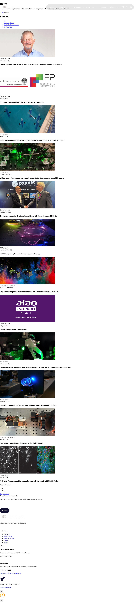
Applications (64, 7)
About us (113, 7)
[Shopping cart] (131, 7)
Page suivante (4, 494)
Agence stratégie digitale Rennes (10, 573)
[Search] (127, 7)
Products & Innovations (11, 25)
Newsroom (90, 7)
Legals (6, 542)
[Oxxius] (12, 7)
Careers (6, 540)
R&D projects (8, 27)
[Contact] (123, 7)
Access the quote (5, 588)
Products (51, 7)
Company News (9, 23)
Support (102, 7)
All (4, 21)
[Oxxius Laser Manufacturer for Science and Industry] (2, 529)
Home (2, 12)
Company (7, 534)
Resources (78, 7)
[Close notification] (1, 591)
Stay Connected (9, 538)
